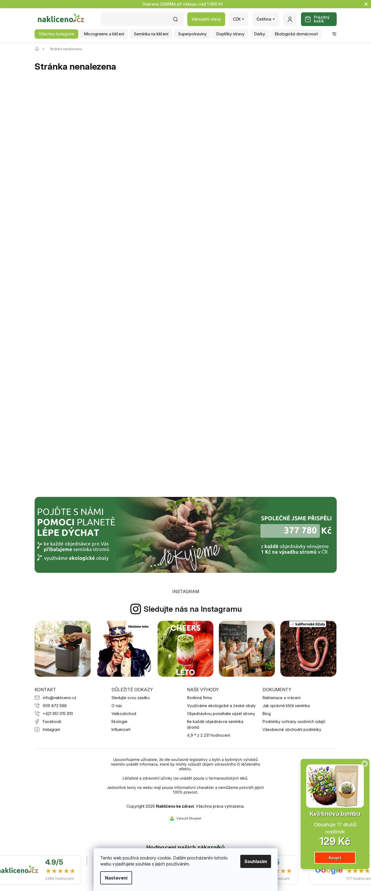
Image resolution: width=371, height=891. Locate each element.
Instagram (51, 729)
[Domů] (39, 49)
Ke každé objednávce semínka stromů (215, 724)
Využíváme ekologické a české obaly (221, 705)
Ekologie (119, 721)
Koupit (335, 857)
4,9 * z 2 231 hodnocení (208, 735)
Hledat (178, 21)
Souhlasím (255, 861)
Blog (267, 713)
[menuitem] (56, 34)
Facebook (52, 721)
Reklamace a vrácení (281, 697)
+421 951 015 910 (58, 713)
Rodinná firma (199, 697)
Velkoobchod (123, 713)
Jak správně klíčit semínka (286, 705)
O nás (116, 705)
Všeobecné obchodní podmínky (292, 729)
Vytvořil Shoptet (189, 818)
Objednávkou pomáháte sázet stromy (221, 713)
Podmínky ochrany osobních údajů (294, 721)
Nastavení (116, 878)
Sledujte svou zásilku (130, 697)
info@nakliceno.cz (59, 697)
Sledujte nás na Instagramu (193, 609)
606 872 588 (55, 705)
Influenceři (120, 729)
